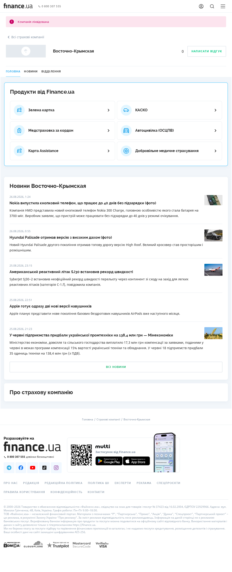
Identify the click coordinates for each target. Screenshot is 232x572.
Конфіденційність (66, 492)
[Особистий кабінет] (201, 6)
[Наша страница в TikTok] (44, 467)
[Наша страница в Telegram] (9, 467)
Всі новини (116, 367)
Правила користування (24, 492)
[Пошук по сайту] (212, 6)
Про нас (11, 483)
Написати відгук (206, 51)
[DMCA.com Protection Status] (12, 544)
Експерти (123, 483)
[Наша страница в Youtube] (32, 467)
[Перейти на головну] (18, 6)
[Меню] (223, 6)
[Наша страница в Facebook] (20, 467)
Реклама (144, 483)
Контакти (96, 492)
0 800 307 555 (51, 6)
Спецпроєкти (168, 483)
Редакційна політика (63, 483)
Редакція (31, 483)
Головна (13, 71)
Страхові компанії (108, 419)
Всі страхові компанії (27, 37)
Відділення (51, 71)
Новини (31, 71)
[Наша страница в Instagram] (56, 467)
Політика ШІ (98, 483)
